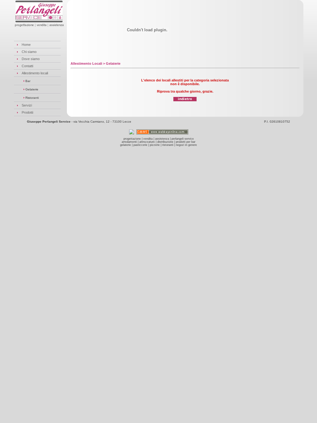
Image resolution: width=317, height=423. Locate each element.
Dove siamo (31, 59)
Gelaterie (31, 89)
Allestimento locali (35, 73)
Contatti (27, 66)
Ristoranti (31, 97)
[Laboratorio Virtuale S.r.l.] (131, 132)
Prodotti (27, 112)
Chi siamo (29, 52)
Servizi (27, 105)
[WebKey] (162, 132)
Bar (27, 81)
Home (26, 44)
